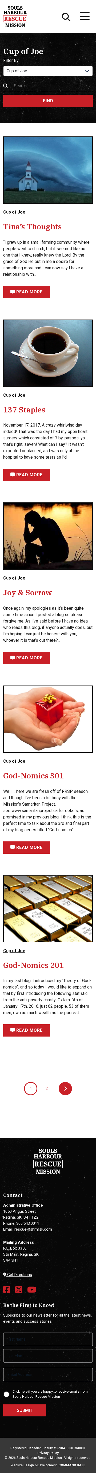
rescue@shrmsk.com (33, 1229)
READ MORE (29, 291)
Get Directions (19, 1274)
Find (48, 100)
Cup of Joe (14, 212)
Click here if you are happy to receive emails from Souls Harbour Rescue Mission (50, 1394)
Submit (25, 1410)
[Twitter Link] (18, 1290)
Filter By (11, 60)
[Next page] (65, 1088)
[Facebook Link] (6, 1290)
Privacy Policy (48, 1453)
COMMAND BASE (71, 1465)
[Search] (66, 16)
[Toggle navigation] (84, 16)
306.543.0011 (27, 1223)
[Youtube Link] (31, 1290)
